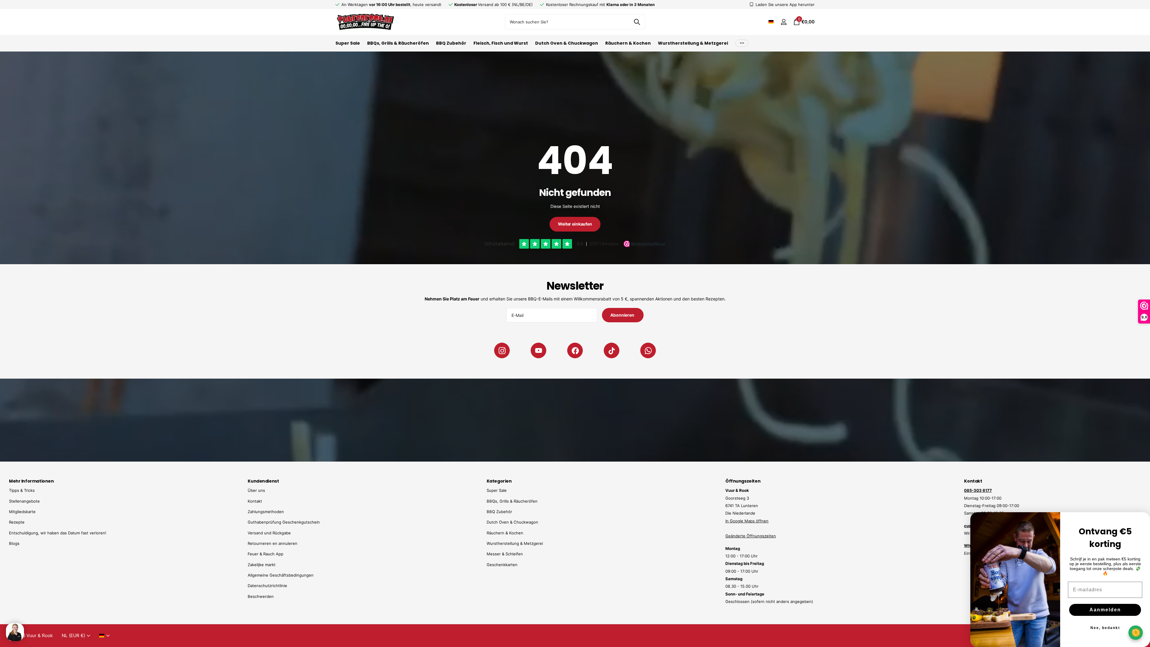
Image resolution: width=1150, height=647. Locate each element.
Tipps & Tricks (22, 490)
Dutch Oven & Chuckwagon (566, 43)
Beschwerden (261, 596)
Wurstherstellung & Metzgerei (693, 43)
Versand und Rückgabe (269, 532)
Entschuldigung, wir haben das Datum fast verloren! (57, 532)
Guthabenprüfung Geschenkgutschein (284, 522)
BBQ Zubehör (451, 43)
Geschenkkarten (502, 564)
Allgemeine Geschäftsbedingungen (281, 575)
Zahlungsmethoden (266, 511)
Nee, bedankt (1105, 628)
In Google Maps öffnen (746, 520)
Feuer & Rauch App (265, 553)
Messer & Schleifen (505, 553)
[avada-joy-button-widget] (1135, 632)
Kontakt (255, 501)
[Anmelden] (783, 22)
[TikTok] (611, 350)
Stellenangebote (24, 501)
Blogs (14, 543)
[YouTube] (538, 350)
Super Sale (347, 43)
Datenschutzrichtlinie (267, 585)
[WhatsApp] (648, 350)
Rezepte (17, 522)
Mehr (741, 43)
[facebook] (575, 350)
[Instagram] (502, 350)
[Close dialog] (1141, 520)
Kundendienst (263, 481)
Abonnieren (622, 315)
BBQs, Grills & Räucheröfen (398, 43)
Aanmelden (1105, 609)
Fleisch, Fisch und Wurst (500, 43)
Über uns (256, 490)
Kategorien (499, 481)
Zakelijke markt (262, 564)
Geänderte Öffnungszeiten (750, 535)
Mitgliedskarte (22, 511)
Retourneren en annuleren (272, 543)
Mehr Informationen (31, 481)
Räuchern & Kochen (628, 43)
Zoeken (637, 21)
